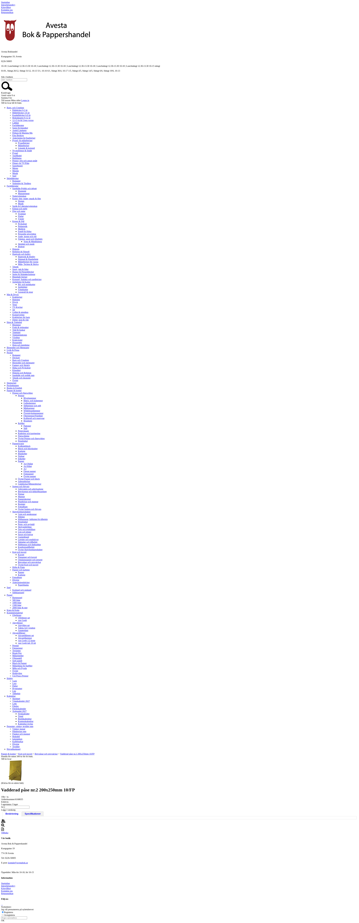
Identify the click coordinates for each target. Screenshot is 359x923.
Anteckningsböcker (21, 582)
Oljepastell (17, 658)
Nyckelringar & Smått (22, 150)
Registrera (8, 912)
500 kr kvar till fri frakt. (11, 103)
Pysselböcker (24, 143)
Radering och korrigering (29, 433)
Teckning (16, 650)
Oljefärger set (24, 618)
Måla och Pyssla (19, 668)
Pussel (9, 595)
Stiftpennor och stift (32, 405)
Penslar (15, 645)
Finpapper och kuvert (27, 557)
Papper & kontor (14, 390)
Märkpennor (29, 408)
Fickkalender (23, 714)
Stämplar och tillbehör (27, 542)
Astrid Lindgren (19, 130)
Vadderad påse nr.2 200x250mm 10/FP (77, 754)
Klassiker (16, 370)
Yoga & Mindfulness (33, 241)
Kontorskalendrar (25, 721)
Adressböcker (24, 481)
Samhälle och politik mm (23, 375)
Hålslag (21, 517)
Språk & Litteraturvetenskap (24, 206)
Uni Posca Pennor (20, 676)
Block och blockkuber (28, 448)
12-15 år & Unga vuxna (23, 120)
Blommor (16, 325)
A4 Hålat (28, 466)
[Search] (7, 90)
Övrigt (15, 380)
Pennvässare (23, 431)
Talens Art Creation (26, 628)
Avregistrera (9, 915)
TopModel (17, 155)
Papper (21, 461)
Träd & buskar (18, 330)
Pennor (21, 395)
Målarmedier (18, 655)
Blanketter (22, 453)
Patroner (27, 426)
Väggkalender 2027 (21, 701)
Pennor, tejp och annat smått (24, 161)
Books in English (14, 388)
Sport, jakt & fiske (20, 269)
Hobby (10, 678)
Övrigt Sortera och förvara (29, 509)
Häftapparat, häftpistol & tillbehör (33, 519)
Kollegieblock (24, 446)
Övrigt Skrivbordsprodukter (30, 549)
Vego (14, 304)
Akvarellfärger (18, 633)
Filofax (15, 706)
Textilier (16, 746)
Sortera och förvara (20, 486)
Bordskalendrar (25, 719)
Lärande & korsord (26, 148)
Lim (14, 691)
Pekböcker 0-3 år (19, 110)
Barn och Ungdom (20, 360)
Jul (13, 310)
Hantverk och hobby (21, 254)
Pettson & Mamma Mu (22, 133)
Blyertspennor (30, 398)
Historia (15, 249)
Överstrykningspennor (33, 413)
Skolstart (16, 698)
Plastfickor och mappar (28, 501)
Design (21, 201)
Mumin (15, 171)
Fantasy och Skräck (21, 365)
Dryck (15, 302)
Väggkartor (23, 289)
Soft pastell (17, 661)
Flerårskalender (19, 709)
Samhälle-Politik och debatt (24, 188)
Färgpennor (17, 648)
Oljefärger (16, 615)
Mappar (21, 496)
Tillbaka (4, 833)
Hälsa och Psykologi (21, 368)
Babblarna (16, 158)
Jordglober (22, 287)
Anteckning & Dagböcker (23, 138)
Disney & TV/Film (20, 163)
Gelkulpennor (30, 403)
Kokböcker (17, 297)
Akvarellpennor (25, 638)
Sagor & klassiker (20, 128)
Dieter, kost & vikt (20, 320)
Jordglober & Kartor (21, 282)
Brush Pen (17, 653)
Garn (14, 681)
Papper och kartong (21, 570)
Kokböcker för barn (21, 317)
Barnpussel (17, 597)
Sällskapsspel (18, 592)
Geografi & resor (25, 292)
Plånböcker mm (19, 731)
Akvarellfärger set (26, 635)
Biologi (21, 246)
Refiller (21, 423)
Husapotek (17, 342)
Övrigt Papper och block (29, 479)
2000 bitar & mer (19, 607)
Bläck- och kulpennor (33, 400)
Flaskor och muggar (21, 734)
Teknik (15, 267)
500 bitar (16, 600)
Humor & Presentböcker (23, 272)
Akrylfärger (17, 623)
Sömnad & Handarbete (28, 259)
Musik (15, 173)
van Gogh (22, 620)
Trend (20, 716)
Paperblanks (23, 585)
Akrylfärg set (24, 625)
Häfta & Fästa (18, 567)
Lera (14, 683)
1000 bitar (16, 602)
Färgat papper (30, 471)
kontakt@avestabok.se (18, 863)
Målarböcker (23, 145)
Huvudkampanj (13, 749)
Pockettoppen (13, 385)
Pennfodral (23, 441)
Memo (15, 168)
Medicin (21, 229)
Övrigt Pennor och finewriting (31, 438)
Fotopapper (29, 474)
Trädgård (16, 332)
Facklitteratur (18, 125)
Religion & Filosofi (20, 251)
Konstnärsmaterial (15, 613)
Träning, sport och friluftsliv (30, 239)
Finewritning (23, 436)
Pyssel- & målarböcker (22, 140)
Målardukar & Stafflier (22, 666)
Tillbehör (16, 693)
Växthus (16, 337)
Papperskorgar (24, 499)
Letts (14, 703)
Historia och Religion (21, 373)
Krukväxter (17, 340)
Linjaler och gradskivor (28, 539)
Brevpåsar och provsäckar (29, 562)
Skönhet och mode (26, 244)
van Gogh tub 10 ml (27, 643)
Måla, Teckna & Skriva (28, 264)
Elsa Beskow (18, 135)
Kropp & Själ (18, 221)
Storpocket (11, 383)
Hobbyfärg (17, 673)
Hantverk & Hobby (26, 256)
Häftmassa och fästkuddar (29, 544)
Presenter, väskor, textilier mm (20, 726)
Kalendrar (11, 696)
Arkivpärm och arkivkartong (30, 489)
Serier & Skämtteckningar (23, 274)
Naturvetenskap (19, 196)
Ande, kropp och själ (27, 236)
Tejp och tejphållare (26, 529)
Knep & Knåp (13, 610)
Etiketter (21, 459)
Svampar (22, 214)
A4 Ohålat (28, 464)
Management (23, 193)
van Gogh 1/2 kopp (26, 640)
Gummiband (23, 537)
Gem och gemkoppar (27, 514)
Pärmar (21, 494)
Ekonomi (22, 191)
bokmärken (17, 739)
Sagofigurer (17, 166)
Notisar (21, 456)
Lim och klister (24, 532)
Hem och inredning (20, 345)
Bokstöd (16, 736)
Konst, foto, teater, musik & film (26, 198)
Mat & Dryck (13, 294)
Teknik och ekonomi (21, 378)
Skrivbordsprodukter (21, 512)
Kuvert (21, 554)
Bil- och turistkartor (26, 284)
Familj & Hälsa (24, 231)
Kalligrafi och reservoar (34, 418)
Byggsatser (17, 688)
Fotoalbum (22, 506)
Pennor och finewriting (22, 393)
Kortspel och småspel (21, 590)
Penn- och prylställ (26, 524)
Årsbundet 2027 (19, 711)
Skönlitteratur (13, 178)
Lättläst (15, 123)
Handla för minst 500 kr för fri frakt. (17, 757)
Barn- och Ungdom (15, 107)
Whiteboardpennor (32, 411)
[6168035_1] (15, 770)
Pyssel (15, 153)
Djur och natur (18, 211)
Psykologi (22, 224)
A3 (25, 469)
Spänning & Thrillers (21, 183)
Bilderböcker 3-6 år (21, 113)
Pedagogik (22, 226)
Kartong (21, 451)
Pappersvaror (18, 443)
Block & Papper (19, 663)
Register (21, 504)
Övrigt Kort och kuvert (28, 565)
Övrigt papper (30, 476)
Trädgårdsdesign (19, 335)
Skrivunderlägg (25, 527)
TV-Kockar (17, 307)
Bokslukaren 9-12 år (21, 118)
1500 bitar (16, 605)
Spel (14, 176)
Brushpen (28, 421)
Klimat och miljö (19, 208)
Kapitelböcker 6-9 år (21, 115)
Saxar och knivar (25, 534)
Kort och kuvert (19, 552)
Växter (21, 219)
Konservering (18, 315)
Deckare (16, 357)
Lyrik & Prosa (13, 350)
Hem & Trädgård (14, 322)
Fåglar (21, 216)
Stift (25, 428)
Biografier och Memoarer (18, 347)
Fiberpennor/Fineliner (33, 416)
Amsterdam (23, 630)
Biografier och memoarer (23, 363)
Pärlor (15, 686)
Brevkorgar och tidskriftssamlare (32, 491)
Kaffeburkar (17, 741)
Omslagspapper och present (30, 560)
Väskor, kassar (18, 729)
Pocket (10, 352)
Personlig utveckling (27, 234)
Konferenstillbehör (26, 547)
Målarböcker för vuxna (28, 262)
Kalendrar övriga (25, 724)
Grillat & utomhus (20, 312)
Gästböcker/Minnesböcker (29, 484)
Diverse (15, 580)
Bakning (16, 299)
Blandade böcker (19, 277)
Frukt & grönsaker (20, 327)
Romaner (16, 181)
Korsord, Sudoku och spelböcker (27, 279)
